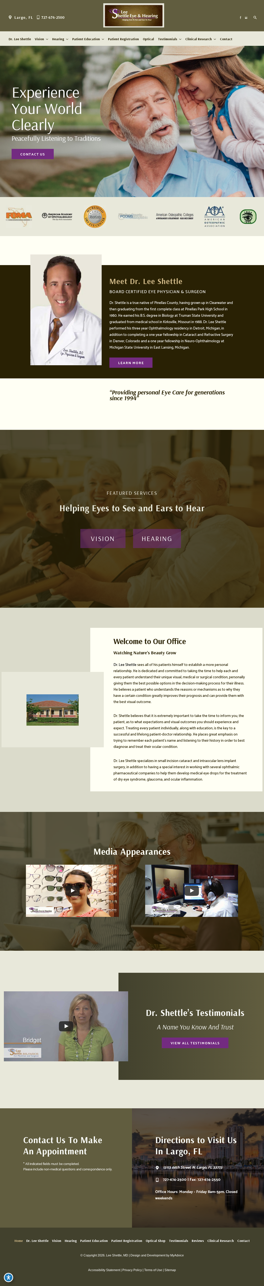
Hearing (71, 1240)
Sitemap (170, 1270)
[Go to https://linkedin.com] (71, 374)
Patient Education (94, 1240)
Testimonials (178, 1240)
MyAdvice (177, 1255)
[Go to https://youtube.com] (80, 374)
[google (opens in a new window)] (246, 17)
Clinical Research (220, 1240)
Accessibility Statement (104, 1270)
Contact (243, 1240)
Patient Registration (126, 1240)
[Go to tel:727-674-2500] (202, 1181)
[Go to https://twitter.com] (61, 374)
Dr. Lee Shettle (124, 665)
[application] (46, 39)
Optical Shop (155, 1240)
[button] (33, 154)
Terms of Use (153, 1270)
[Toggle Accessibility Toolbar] (8, 1277)
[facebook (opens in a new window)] (241, 17)
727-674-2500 (52, 17)
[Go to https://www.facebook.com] (51, 374)
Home (18, 1240)
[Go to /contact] (202, 1170)
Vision (56, 1240)
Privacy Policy (132, 1270)
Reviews (198, 1240)
